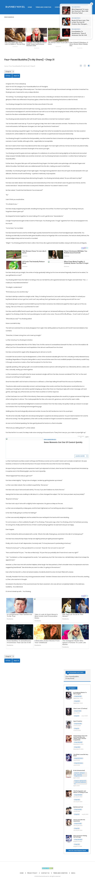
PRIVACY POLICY (32, 873)
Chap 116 (76, 716)
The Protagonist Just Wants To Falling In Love (80, 791)
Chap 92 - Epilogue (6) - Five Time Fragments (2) (79, 774)
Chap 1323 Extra (78, 758)
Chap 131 (76, 728)
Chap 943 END (78, 795)
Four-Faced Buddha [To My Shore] (19, 66)
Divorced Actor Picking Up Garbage (80, 836)
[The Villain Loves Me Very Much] (69, 758)
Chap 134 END (77, 809)
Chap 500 (77, 701)
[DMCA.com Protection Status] (47, 868)
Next (15, 76)
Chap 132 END (77, 723)
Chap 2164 (77, 747)
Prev (8, 76)
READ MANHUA (9, 17)
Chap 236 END (78, 839)
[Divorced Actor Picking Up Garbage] (69, 839)
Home (6, 66)
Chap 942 (77, 799)
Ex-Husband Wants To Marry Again (80, 693)
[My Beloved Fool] (69, 810)
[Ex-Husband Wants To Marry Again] (69, 696)
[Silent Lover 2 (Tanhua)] (69, 712)
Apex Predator (77, 721)
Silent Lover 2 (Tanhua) (80, 708)
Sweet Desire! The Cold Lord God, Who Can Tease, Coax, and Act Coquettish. (80, 738)
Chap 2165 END (78, 742)
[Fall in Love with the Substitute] (69, 823)
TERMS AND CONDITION (43, 7)
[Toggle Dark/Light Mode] (88, 65)
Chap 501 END (77, 696)
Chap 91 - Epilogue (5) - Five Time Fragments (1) (80, 782)
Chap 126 (76, 828)
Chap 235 (76, 844)
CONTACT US (59, 7)
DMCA (73, 873)
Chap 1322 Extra (78, 763)
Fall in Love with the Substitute (79, 820)
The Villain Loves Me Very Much (80, 755)
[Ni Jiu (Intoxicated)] (69, 774)
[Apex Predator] (69, 724)
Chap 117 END (77, 711)
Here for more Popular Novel (77, 850)
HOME (30, 7)
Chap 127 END (77, 823)
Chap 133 (76, 814)
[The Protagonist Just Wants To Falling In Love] (69, 794)
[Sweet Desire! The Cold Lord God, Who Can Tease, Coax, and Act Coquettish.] (69, 739)
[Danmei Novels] (15, 7)
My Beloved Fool (78, 807)
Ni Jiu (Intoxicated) (79, 770)
